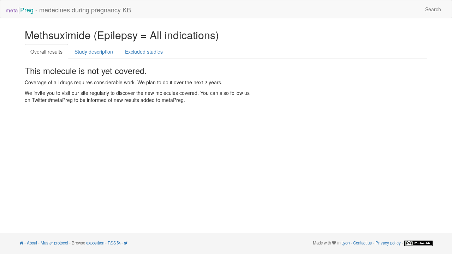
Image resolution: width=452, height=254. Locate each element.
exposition (95, 243)
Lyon (345, 243)
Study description (94, 51)
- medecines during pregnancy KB (68, 9)
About (32, 243)
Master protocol (54, 243)
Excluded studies (144, 51)
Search (433, 9)
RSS (112, 243)
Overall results (46, 51)
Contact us (362, 243)
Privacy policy (388, 243)
